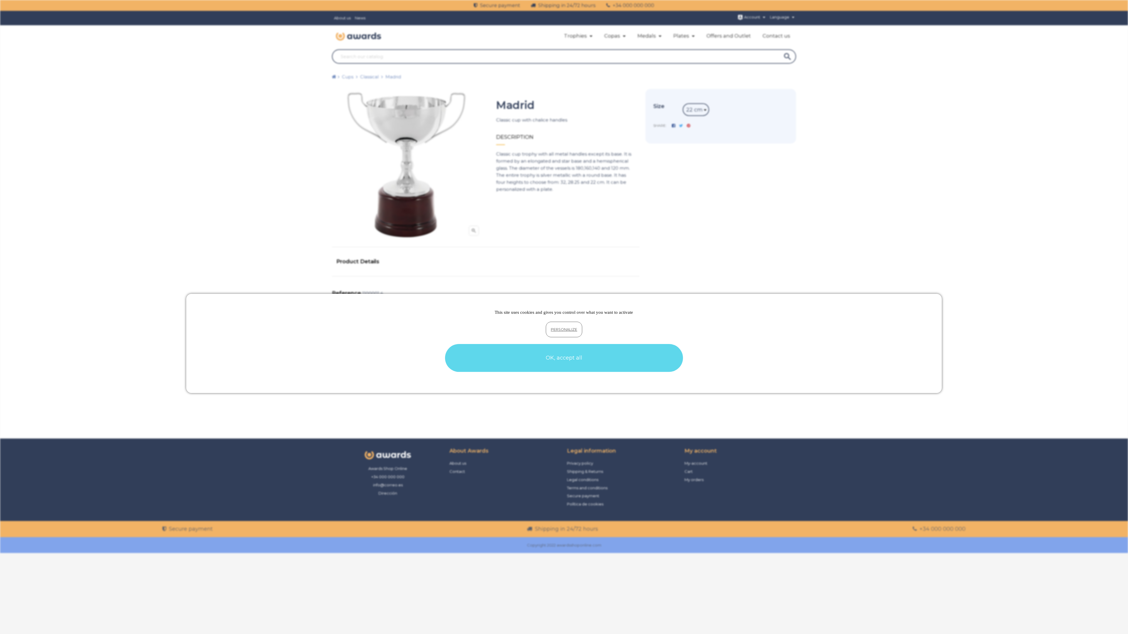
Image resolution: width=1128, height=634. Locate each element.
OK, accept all (564, 358)
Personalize (564, 329)
